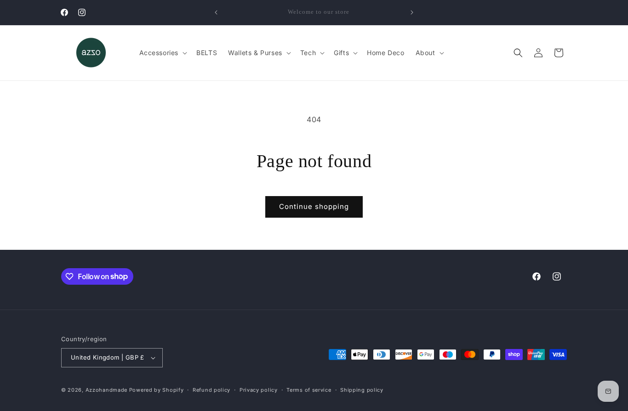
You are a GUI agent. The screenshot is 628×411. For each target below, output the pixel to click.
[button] (162, 52)
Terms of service (308, 390)
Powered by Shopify (156, 390)
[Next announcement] (412, 12)
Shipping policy (361, 390)
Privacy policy (259, 390)
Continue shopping (314, 206)
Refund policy (211, 390)
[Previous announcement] (216, 12)
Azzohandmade (106, 390)
